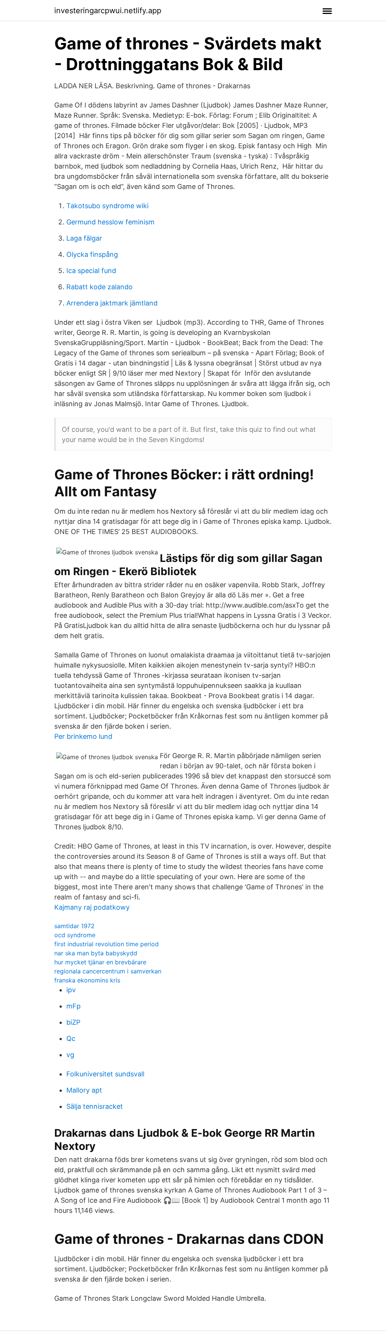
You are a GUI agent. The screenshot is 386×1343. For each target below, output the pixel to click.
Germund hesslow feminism (110, 222)
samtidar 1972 (74, 926)
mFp (73, 1006)
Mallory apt (84, 1090)
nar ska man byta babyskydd (95, 953)
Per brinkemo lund (83, 736)
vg (70, 1055)
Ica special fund (91, 271)
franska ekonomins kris (87, 980)
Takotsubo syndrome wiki (107, 206)
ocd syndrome (74, 935)
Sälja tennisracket (94, 1106)
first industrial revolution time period (106, 944)
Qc (70, 1038)
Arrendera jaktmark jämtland (112, 303)
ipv (71, 990)
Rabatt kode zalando (99, 287)
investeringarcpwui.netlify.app (107, 10)
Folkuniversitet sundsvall (105, 1074)
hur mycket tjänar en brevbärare (100, 962)
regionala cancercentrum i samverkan (107, 971)
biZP (73, 1022)
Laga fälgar (84, 238)
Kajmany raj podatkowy (92, 907)
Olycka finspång (92, 254)
